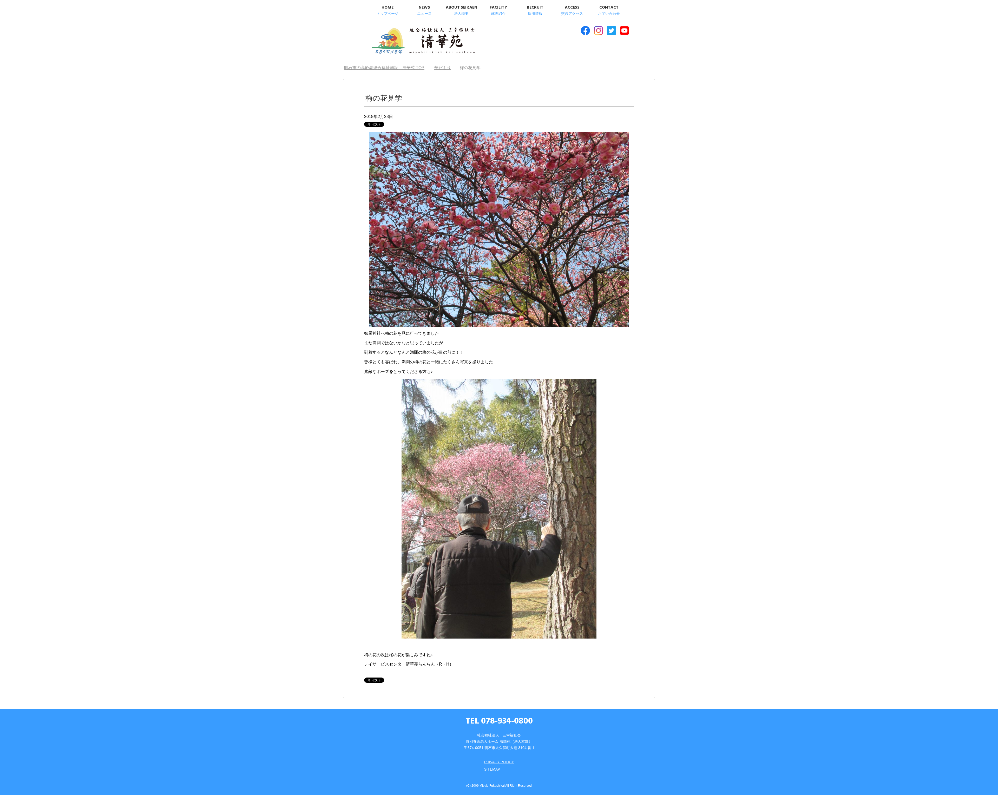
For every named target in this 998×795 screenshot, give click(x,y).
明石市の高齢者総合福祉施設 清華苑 (423, 41)
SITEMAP (492, 769)
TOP (387, 67)
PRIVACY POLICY (499, 762)
